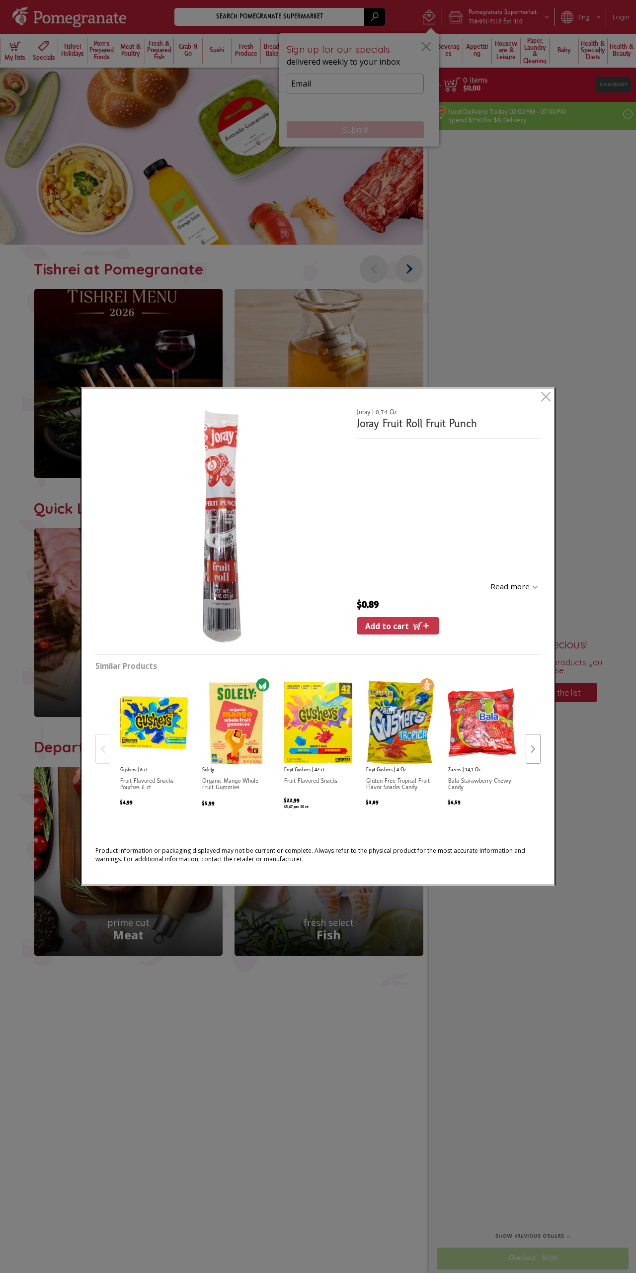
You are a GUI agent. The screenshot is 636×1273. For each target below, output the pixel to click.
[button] (222, 525)
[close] (546, 397)
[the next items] (533, 749)
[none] (154, 739)
